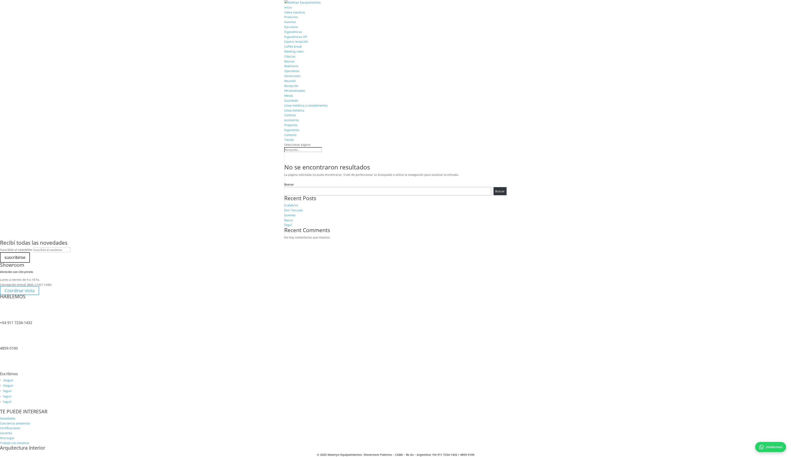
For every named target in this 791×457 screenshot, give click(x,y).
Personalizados (294, 91)
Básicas (289, 61)
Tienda (289, 140)
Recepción (291, 86)
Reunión (290, 81)
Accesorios (291, 120)
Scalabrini (291, 205)
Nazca (288, 220)
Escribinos (9, 373)
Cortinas (290, 115)
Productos (291, 17)
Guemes (290, 215)
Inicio (288, 7)
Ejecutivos (291, 27)
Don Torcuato (293, 210)
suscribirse (15, 257)
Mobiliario (291, 66)
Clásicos (289, 56)
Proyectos (290, 125)
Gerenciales (292, 76)
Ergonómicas (293, 32)
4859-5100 (9, 348)
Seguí (288, 225)
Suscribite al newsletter (16, 250)
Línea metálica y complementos (306, 105)
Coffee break (293, 46)
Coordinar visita (20, 290)
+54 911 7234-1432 (16, 322)
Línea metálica (294, 110)
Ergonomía (291, 130)
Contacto (290, 135)
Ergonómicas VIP (295, 37)
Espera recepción (296, 41)
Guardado (291, 100)
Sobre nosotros (294, 12)
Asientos (290, 22)
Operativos (291, 71)
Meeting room (294, 51)
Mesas (288, 96)
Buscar (289, 184)
